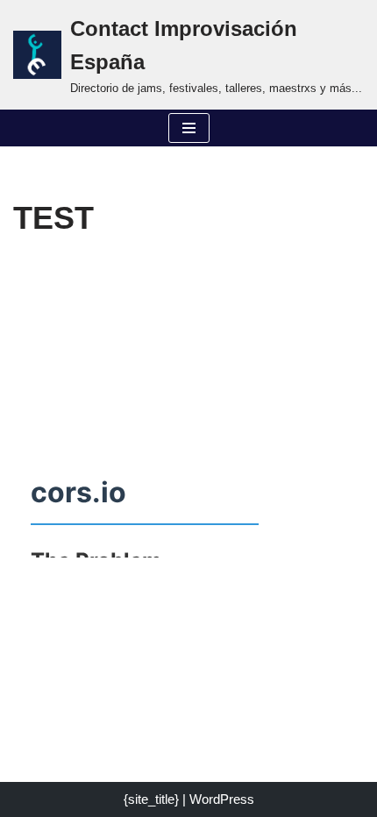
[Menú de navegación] (189, 128)
